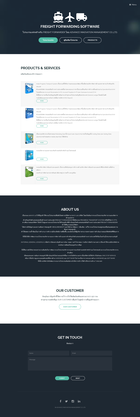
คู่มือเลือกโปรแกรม (71, 40)
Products (92, 40)
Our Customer (70, 307)
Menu (134, 5)
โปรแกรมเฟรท (48, 40)
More (42, 101)
